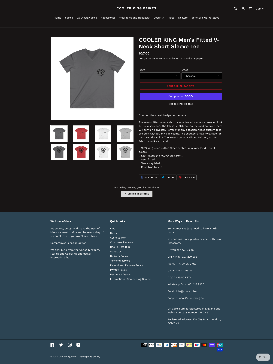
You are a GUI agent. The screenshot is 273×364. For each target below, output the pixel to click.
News (113, 233)
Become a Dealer (120, 274)
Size (142, 69)
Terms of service (120, 260)
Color (185, 69)
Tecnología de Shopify (89, 356)
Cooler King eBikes (136, 8)
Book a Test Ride (120, 246)
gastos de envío (153, 58)
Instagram (174, 242)
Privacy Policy (118, 269)
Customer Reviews (121, 242)
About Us (115, 251)
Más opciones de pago (181, 103)
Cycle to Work (118, 237)
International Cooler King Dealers (130, 279)
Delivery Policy (119, 256)
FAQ (112, 228)
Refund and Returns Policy (126, 265)
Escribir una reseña (140, 194)
